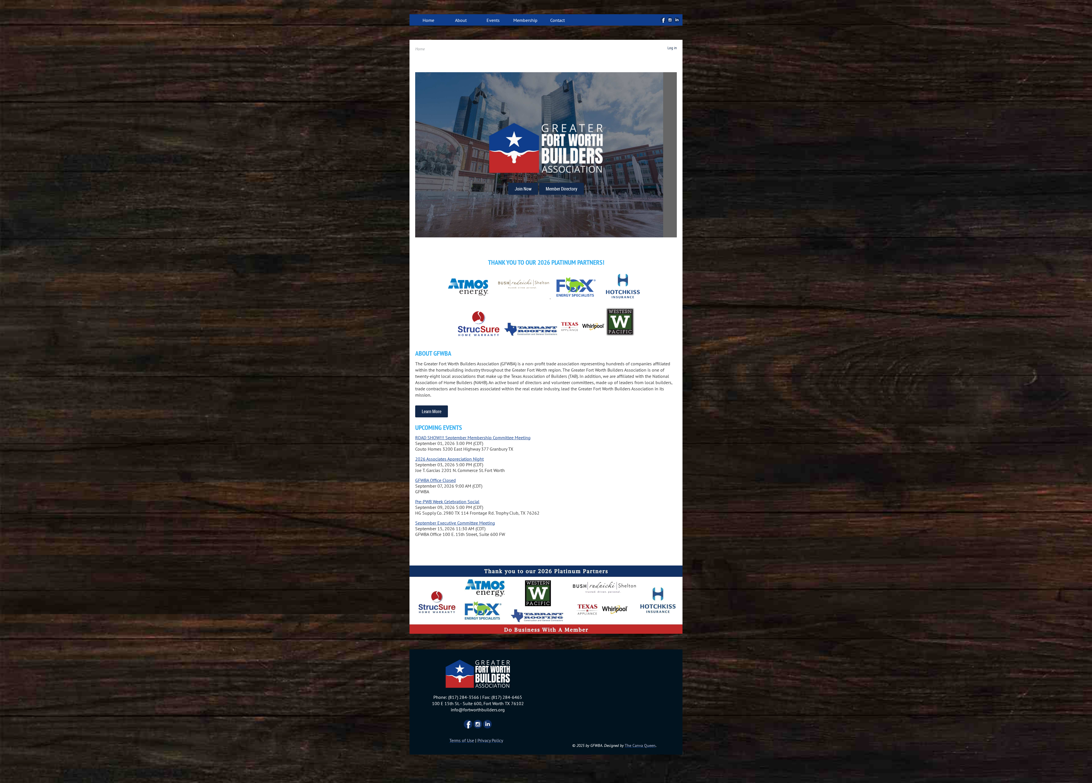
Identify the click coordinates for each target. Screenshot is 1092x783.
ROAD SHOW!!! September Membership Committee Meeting (473, 437)
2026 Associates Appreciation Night (449, 459)
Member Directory (561, 189)
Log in (672, 47)
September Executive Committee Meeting (455, 523)
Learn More (431, 411)
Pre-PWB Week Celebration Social (447, 501)
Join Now (523, 189)
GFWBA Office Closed (435, 480)
